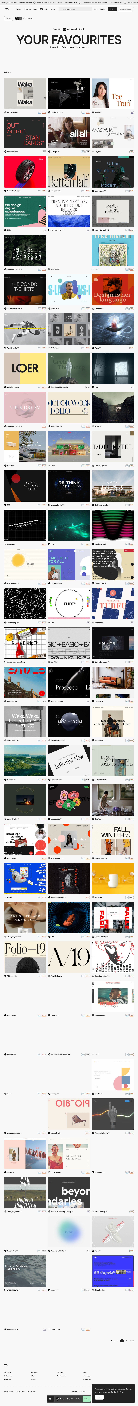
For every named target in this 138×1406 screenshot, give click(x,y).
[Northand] (25, 800)
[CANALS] (25, 682)
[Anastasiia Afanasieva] (113, 132)
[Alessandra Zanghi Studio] (25, 407)
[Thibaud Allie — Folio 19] (25, 957)
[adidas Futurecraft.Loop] (113, 1231)
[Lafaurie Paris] (113, 721)
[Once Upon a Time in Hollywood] (69, 1035)
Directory (27, 9)
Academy (37, 9)
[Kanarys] (113, 1074)
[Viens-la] (69, 289)
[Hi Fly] (113, 1153)
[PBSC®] (113, 172)
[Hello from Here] (25, 525)
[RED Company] (113, 486)
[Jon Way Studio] (69, 643)
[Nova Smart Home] (69, 446)
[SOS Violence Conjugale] (69, 800)
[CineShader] (113, 368)
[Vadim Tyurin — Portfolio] (69, 1114)
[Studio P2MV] (69, 1388)
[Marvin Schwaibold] (113, 211)
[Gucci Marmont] (113, 1035)
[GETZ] (25, 1388)
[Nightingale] (69, 486)
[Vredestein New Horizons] (25, 172)
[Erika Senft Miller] (25, 564)
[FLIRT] (69, 603)
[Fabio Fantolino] (113, 1310)
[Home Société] (113, 1349)
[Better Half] (69, 172)
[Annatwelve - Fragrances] (25, 250)
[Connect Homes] (25, 446)
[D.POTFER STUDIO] (113, 760)
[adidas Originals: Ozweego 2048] (69, 917)
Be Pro (112, 9)
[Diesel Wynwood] (25, 289)
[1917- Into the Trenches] (113, 407)
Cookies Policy (119, 1392)
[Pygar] (69, 1231)
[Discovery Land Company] (25, 760)
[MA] (113, 878)
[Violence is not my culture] (69, 878)
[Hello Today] (25, 486)
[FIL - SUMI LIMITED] (69, 93)
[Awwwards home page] (50, 1399)
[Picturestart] (113, 1271)
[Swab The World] (69, 564)
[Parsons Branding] (69, 329)
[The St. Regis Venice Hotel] (113, 800)
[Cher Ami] (25, 1035)
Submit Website (125, 9)
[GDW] (25, 1310)
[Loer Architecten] (25, 368)
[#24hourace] (25, 878)
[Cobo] (69, 721)
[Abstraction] (69, 1192)
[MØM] (25, 132)
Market (52, 9)
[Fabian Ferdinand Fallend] (113, 917)
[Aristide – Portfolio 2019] (69, 957)
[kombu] (25, 1349)
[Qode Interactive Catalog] (113, 957)
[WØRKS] (25, 329)
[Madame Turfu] (113, 603)
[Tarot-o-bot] (25, 1074)
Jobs (46, 9)
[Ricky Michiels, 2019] (113, 1192)
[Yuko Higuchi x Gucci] (113, 250)
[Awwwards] (7, 9)
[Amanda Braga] (113, 289)
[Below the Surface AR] (113, 329)
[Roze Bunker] (25, 643)
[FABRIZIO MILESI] (69, 211)
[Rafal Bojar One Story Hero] (25, 1192)
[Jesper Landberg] (113, 643)
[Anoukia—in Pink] (69, 1310)
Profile (78, 1399)
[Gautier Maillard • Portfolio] (69, 1349)
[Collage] (25, 996)
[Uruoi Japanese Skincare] (25, 917)
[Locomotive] (25, 1231)
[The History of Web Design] (25, 1114)
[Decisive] (69, 996)
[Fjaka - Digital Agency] (25, 211)
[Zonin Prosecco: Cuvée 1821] (69, 682)
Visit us (86, 1399)
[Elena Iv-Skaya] (69, 1153)
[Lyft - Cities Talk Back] (113, 996)
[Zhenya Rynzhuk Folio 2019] (69, 839)
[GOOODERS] (25, 1153)
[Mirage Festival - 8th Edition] (113, 525)
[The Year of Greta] (69, 368)
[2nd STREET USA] (25, 839)
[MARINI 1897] (25, 1271)
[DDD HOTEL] (113, 446)
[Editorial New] (69, 760)
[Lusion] (69, 1271)
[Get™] (113, 1114)
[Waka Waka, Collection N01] (25, 721)
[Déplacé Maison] (113, 839)
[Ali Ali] (69, 132)
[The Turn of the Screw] (69, 525)
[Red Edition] (113, 682)
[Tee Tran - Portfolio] (113, 93)
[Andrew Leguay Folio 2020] (25, 603)
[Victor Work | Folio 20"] (69, 407)
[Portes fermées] (113, 564)
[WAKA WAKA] (25, 93)
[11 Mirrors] (69, 1074)
